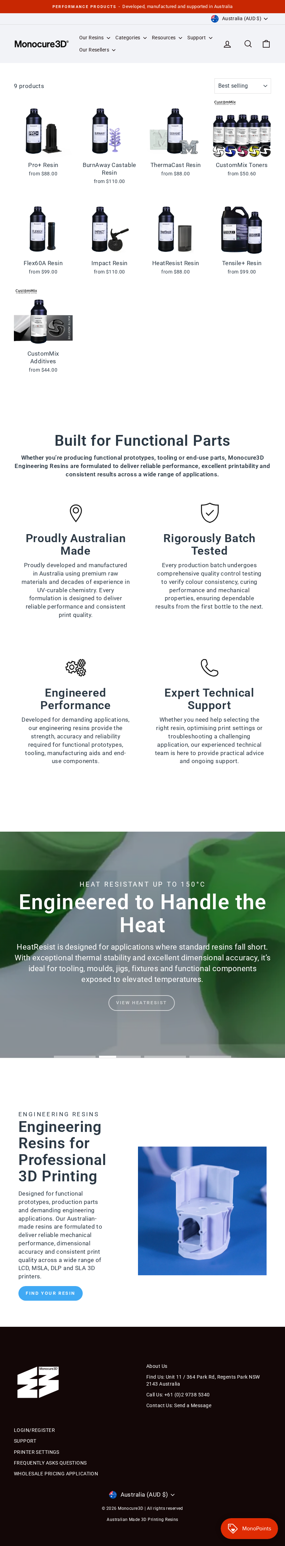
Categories (128, 37)
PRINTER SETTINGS (36, 1452)
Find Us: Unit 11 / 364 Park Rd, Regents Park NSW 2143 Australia (203, 1380)
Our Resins (92, 37)
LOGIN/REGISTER (34, 1430)
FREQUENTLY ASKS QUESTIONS (50, 1463)
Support (197, 37)
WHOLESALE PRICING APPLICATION (56, 1473)
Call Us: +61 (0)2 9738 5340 (178, 1394)
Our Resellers (95, 50)
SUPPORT (25, 1441)
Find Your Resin (50, 1293)
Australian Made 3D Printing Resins (142, 1519)
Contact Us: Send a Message (178, 1405)
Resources (164, 37)
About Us (156, 1366)
